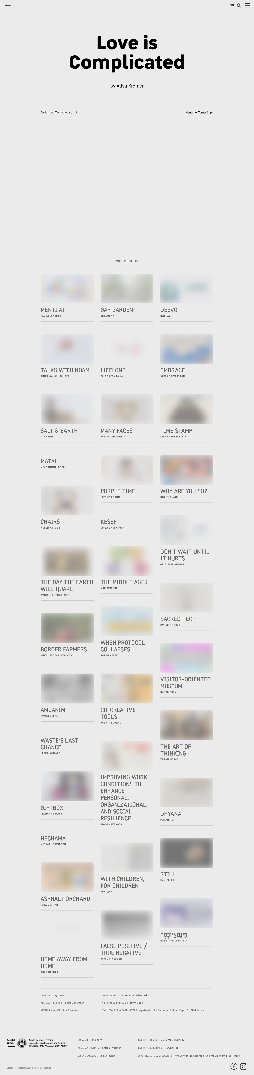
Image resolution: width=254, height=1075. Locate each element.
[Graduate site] (62, 242)
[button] (247, 5)
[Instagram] (53, 242)
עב (232, 5)
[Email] (44, 242)
